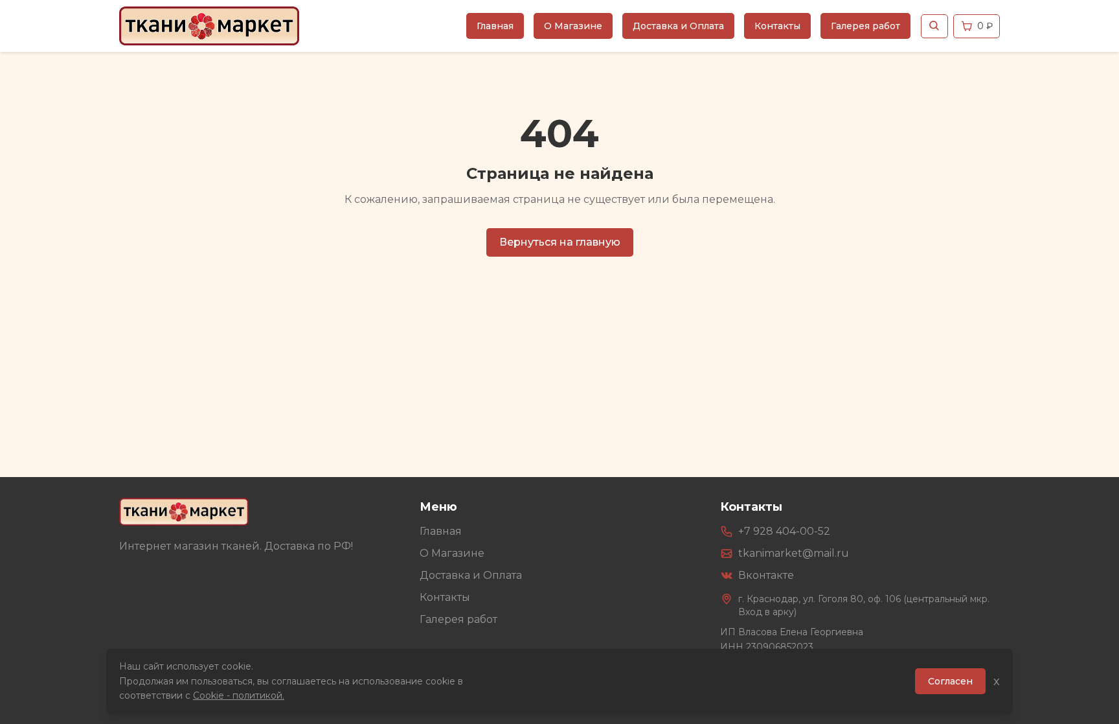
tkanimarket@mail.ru (793, 553)
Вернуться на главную (559, 242)
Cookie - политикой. (238, 695)
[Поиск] (934, 26)
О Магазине (573, 26)
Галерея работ (865, 26)
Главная (495, 26)
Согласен (950, 681)
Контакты (777, 26)
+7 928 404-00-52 (784, 531)
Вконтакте (766, 575)
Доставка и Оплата (678, 26)
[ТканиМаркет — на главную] (184, 512)
